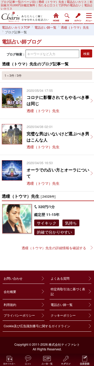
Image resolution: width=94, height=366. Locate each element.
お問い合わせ (13, 278)
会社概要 (10, 291)
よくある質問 (60, 278)
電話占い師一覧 (62, 304)
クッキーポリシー (63, 315)
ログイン (78, 16)
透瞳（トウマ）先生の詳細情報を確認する (54, 247)
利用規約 (10, 304)
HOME (56, 16)
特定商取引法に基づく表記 (68, 291)
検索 (67, 16)
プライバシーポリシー (19, 315)
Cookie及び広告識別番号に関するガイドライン (37, 326)
